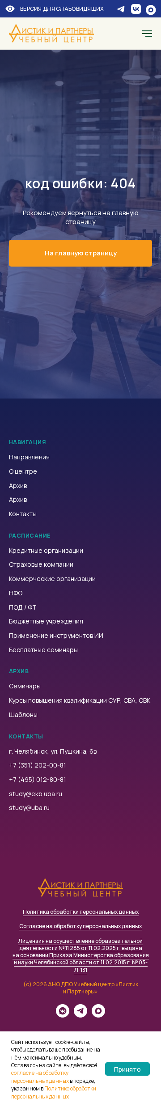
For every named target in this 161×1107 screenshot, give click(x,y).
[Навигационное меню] (147, 33)
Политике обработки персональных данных (53, 1092)
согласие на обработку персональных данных (40, 1076)
